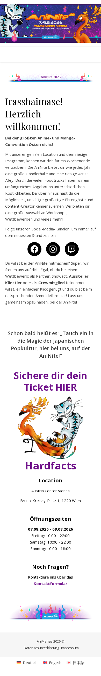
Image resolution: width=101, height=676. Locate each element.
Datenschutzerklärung (41, 647)
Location (50, 480)
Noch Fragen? (50, 566)
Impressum (70, 647)
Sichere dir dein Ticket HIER (50, 381)
